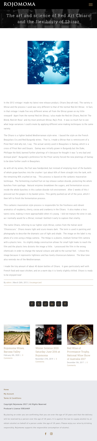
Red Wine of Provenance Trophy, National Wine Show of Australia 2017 (75, 334)
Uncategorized (35, 282)
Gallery (21, 334)
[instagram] (51, 433)
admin (8, 282)
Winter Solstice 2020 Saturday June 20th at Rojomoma (44, 334)
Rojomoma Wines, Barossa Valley (12, 334)
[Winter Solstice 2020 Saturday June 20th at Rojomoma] (48, 335)
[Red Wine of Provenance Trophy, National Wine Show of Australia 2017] (80, 335)
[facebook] (45, 433)
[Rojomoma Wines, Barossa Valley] (17, 335)
